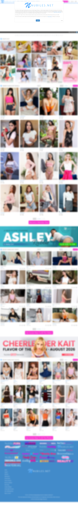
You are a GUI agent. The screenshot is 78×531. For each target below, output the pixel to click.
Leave (62, 20)
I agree (38, 20)
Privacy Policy (50, 16)
